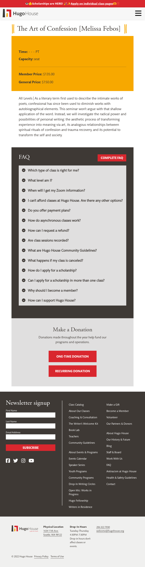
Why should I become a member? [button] (53, 290)
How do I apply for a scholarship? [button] (52, 270)
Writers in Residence (80, 507)
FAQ (108, 465)
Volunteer (112, 417)
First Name (11, 410)
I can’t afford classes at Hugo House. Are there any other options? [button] (75, 200)
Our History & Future (118, 439)
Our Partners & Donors (119, 423)
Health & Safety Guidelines (121, 477)
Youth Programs (78, 471)
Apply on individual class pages (92, 3)
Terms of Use (57, 556)
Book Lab (74, 430)
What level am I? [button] (40, 180)
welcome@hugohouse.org (110, 530)
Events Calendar (78, 458)
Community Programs (81, 477)
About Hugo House (117, 433)
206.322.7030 (103, 527)
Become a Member (117, 411)
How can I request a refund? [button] (48, 230)
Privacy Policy (41, 556)
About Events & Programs (83, 452)
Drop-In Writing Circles (82, 484)
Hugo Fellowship (78, 500)
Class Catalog (76, 404)
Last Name (11, 421)
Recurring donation (72, 371)
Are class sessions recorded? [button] (48, 240)
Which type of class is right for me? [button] (53, 170)
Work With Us (114, 458)
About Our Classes (79, 411)
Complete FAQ (112, 158)
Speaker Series (77, 465)
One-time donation (72, 356)
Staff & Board (113, 452)
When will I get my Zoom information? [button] (56, 190)
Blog (109, 446)
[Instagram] (23, 461)
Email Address (13, 432)
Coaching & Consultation (83, 417)
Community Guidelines (82, 442)
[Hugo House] (24, 528)
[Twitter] (15, 461)
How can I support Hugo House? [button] (52, 300)
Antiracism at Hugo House (121, 471)
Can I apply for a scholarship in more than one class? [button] (66, 280)
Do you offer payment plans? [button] (49, 210)
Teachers (74, 436)
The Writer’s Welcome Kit (83, 423)
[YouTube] (31, 461)
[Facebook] (8, 461)
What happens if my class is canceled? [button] (55, 260)
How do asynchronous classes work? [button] (54, 220)
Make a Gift (113, 404)
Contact (110, 484)
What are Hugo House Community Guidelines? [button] (62, 250)
